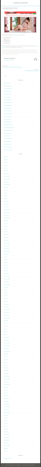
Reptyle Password (7, 83)
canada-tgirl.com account (33, 49)
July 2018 (5, 417)
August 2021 (6, 320)
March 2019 (6, 395)
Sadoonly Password (7, 99)
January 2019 (6, 401)
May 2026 (5, 165)
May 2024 (5, 229)
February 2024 (6, 237)
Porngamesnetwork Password (9, 127)
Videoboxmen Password (8, 138)
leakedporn (11, 9)
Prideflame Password (7, 141)
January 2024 (6, 240)
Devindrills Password (7, 94)
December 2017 (7, 437)
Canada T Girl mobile (8, 49)
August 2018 (6, 415)
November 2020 (6, 345)
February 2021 (6, 337)
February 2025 (6, 204)
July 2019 (5, 390)
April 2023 (5, 265)
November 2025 (6, 179)
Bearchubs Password (7, 144)
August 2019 (6, 387)
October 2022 (6, 281)
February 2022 (6, 304)
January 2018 (6, 434)
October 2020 (6, 348)
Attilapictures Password (8, 113)
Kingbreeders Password (8, 85)
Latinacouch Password (8, 116)
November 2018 (6, 406)
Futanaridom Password (8, 105)
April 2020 (5, 365)
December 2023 (7, 243)
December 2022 (7, 276)
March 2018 (6, 429)
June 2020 (5, 359)
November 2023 (6, 245)
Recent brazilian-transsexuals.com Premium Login (12, 66)
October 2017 (6, 442)
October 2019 (6, 381)
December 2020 (7, 342)
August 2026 (6, 156)
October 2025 (6, 181)
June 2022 (5, 292)
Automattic (32, 465)
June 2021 (5, 326)
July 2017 (5, 451)
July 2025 (5, 190)
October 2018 (6, 409)
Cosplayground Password (8, 124)
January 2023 (6, 273)
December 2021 (7, 309)
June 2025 (5, 192)
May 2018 (5, 423)
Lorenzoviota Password (8, 88)
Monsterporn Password (8, 110)
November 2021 (6, 312)
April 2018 (5, 426)
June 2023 (5, 259)
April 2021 (5, 331)
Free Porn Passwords (7, 458)
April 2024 (5, 231)
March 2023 (6, 268)
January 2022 (6, 306)
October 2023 (6, 248)
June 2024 (5, 226)
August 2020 (6, 354)
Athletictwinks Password (8, 147)
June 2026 (5, 162)
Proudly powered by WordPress (13, 465)
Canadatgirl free (16, 52)
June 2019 (5, 392)
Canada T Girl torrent (24, 49)
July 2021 (5, 323)
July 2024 (5, 223)
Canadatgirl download (9, 52)
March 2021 (6, 334)
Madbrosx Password (7, 133)
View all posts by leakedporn (9, 60)
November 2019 (6, 379)
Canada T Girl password (16, 49)
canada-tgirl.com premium (26, 51)
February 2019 (6, 398)
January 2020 (6, 373)
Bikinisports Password (7, 121)
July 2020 (5, 356)
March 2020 (6, 367)
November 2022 (6, 279)
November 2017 (6, 440)
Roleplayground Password (8, 130)
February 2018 (6, 431)
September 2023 (7, 251)
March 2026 (6, 170)
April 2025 (5, 198)
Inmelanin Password (7, 119)
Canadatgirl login (30, 52)
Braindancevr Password (8, 102)
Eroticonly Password (7, 97)
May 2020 (5, 362)
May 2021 (5, 329)
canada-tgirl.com (16, 34)
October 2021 (6, 315)
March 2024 (6, 234)
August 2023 (6, 254)
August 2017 (6, 448)
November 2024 (6, 212)
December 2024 (7, 209)
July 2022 (5, 290)
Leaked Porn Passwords (21, 3)
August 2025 (6, 187)
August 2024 (6, 220)
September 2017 (7, 445)
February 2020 (6, 370)
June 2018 (5, 420)
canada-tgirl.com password (17, 51)
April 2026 (5, 168)
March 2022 (6, 301)
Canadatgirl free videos (23, 52)
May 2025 (5, 195)
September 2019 (7, 384)
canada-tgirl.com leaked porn (7, 51)
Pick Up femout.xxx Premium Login (32, 70)
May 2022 (5, 295)
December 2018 (7, 404)
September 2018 (7, 412)
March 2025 (6, 201)
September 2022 (7, 284)
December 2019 (7, 376)
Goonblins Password (7, 108)
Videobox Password (7, 135)
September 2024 (7, 217)
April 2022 (5, 298)
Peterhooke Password (8, 91)
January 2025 (6, 206)
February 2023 (6, 270)
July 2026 (5, 159)
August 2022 (6, 287)
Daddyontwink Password (8, 149)
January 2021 (6, 340)
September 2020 (7, 351)
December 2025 (7, 176)
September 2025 (7, 184)
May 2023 (5, 262)
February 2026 (6, 173)
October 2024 (6, 215)
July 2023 (5, 256)
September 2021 (7, 317)
